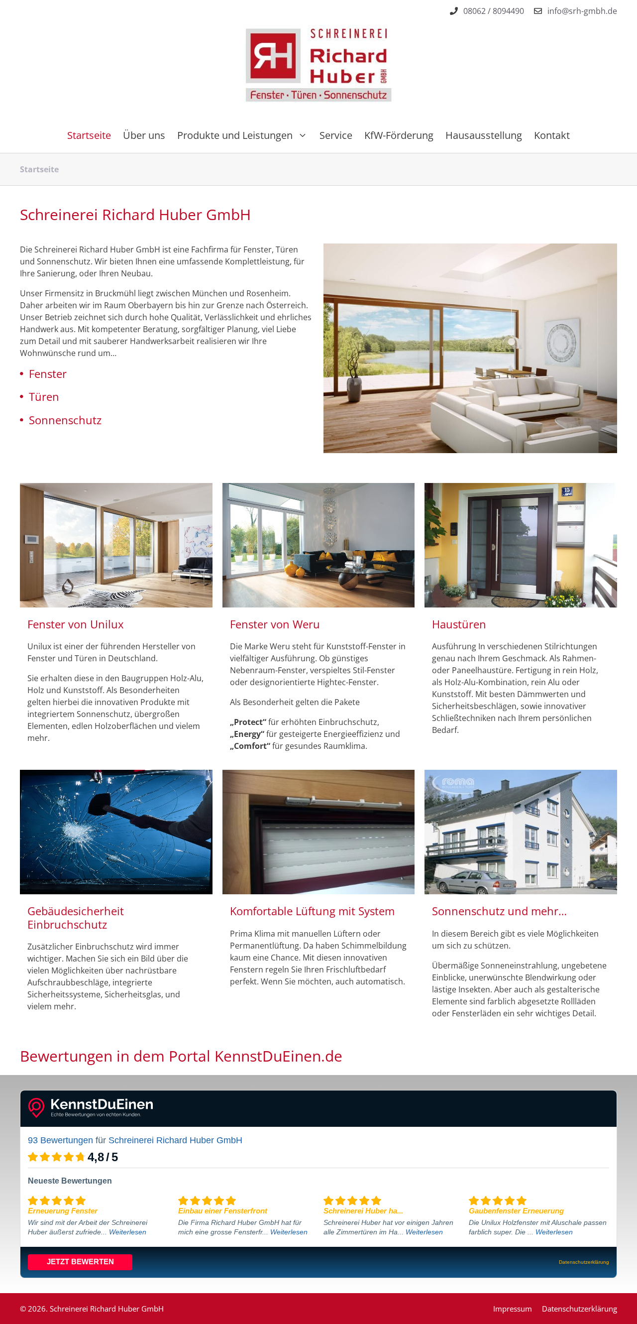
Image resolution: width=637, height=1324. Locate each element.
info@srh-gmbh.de (582, 10)
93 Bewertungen (60, 1140)
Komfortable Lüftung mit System (312, 910)
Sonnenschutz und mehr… (499, 910)
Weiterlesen (127, 1232)
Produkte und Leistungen (235, 135)
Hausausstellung (483, 135)
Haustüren (459, 623)
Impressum (512, 1309)
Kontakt (552, 135)
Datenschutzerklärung (579, 1309)
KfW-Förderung (398, 135)
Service (335, 135)
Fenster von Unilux (75, 623)
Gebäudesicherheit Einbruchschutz (75, 917)
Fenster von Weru (275, 623)
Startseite (89, 135)
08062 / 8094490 (493, 10)
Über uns (144, 135)
